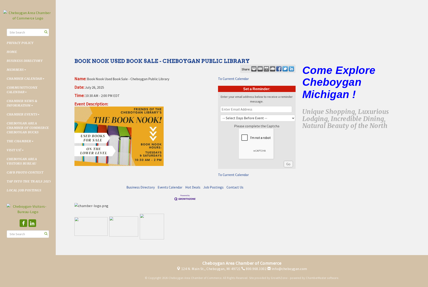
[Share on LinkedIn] (291, 68)
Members (15, 70)
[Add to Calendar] (266, 68)
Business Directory (25, 61)
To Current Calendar (233, 78)
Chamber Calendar (24, 79)
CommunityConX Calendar (22, 90)
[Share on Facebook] (279, 68)
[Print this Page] (254, 68)
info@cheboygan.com (289, 268)
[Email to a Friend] (260, 68)
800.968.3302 (255, 268)
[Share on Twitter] (285, 68)
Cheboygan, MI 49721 (211, 268)
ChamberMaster (316, 278)
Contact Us (234, 187)
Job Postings (213, 187)
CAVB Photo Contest (25, 172)
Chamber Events (22, 114)
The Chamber (19, 141)
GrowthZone (279, 278)
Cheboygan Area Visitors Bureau (22, 161)
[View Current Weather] (272, 68)
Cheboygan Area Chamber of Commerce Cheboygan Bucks (28, 127)
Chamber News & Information (22, 103)
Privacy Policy (20, 43)
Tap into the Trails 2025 (29, 181)
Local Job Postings (24, 190)
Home (12, 52)
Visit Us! (14, 150)
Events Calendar (170, 187)
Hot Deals (192, 187)
